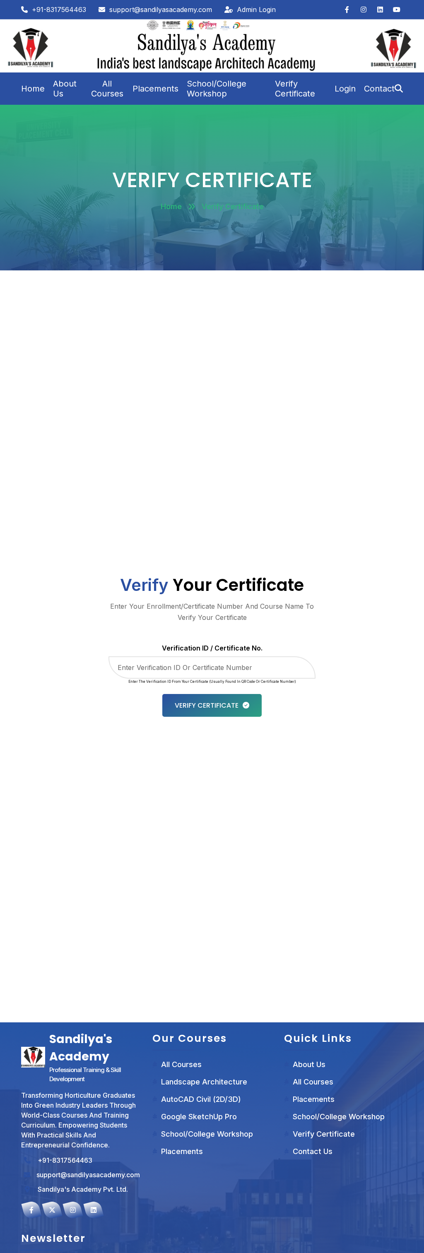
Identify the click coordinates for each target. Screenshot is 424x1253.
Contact (379, 89)
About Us (65, 89)
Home (33, 89)
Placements (155, 89)
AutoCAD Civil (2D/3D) (201, 1099)
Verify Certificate (295, 89)
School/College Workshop (216, 89)
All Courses (107, 89)
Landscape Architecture (204, 1081)
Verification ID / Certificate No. (212, 648)
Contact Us (312, 1151)
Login (345, 89)
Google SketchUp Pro (199, 1116)
